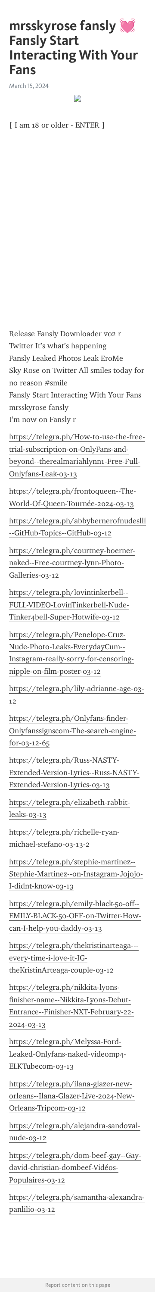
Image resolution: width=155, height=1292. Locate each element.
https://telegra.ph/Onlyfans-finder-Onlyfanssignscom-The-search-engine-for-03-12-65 (72, 730)
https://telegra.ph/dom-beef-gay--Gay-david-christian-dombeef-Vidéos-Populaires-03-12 (75, 1168)
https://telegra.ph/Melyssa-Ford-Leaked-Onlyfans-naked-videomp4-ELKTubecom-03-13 (67, 1054)
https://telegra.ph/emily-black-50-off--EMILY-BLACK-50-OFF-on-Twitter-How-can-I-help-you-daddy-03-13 (75, 916)
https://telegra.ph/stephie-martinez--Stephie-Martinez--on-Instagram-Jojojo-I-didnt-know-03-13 (76, 874)
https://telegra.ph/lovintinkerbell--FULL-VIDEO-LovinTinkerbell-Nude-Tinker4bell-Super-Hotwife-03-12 (69, 605)
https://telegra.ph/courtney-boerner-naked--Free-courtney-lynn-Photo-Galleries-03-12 (72, 563)
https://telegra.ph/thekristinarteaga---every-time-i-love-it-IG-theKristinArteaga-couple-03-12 (74, 958)
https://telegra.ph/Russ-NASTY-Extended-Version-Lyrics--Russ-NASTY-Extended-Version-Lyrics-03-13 (74, 772)
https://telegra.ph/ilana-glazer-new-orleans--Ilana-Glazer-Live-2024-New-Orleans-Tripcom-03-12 (72, 1096)
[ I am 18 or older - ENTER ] (57, 125)
